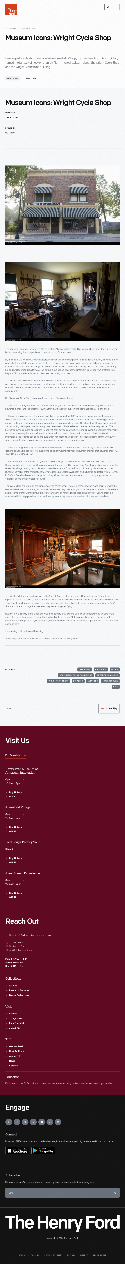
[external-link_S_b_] (62, 946)
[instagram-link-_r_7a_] (17, 1122)
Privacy (71, 1255)
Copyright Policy (53, 1255)
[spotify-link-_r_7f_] (58, 1122)
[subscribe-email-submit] (115, 1193)
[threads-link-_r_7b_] (25, 1122)
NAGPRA (22, 1255)
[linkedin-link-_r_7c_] (33, 1122)
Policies (35, 1255)
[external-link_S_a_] (62, 943)
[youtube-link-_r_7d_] (41, 1122)
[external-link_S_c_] (62, 950)
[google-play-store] (43, 1150)
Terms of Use (99, 1255)
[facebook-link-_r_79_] (8, 1122)
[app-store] (17, 1150)
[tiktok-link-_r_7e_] (49, 1122)
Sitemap (84, 1255)
